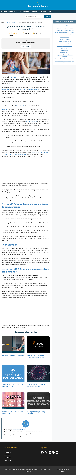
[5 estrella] (16, 33)
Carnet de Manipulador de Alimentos (64, 58)
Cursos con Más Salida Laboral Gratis (64, 30)
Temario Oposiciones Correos (64, 46)
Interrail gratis (64, 50)
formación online (31, 121)
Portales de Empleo (65, 39)
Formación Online (38, 5)
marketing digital (33, 89)
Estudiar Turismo (64, 37)
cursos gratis (20, 105)
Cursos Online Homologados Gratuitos (64, 32)
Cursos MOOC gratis (9, 22)
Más (49, 11)
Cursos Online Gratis (8, 11)
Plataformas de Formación (64, 41)
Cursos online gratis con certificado (65, 34)
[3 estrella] (13, 33)
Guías (44, 11)
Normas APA (64, 48)
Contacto (7, 455)
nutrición (23, 89)
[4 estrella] (15, 33)
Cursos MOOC (25, 11)
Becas (35, 11)
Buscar (47, 17)
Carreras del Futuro (65, 26)
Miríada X (4, 109)
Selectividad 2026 (64, 43)
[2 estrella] (11, 33)
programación (5, 89)
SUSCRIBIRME (25, 46)
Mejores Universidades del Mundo (64, 28)
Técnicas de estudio (64, 52)
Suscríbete (7, 457)
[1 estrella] (10, 33)
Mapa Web (7, 460)
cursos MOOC (15, 77)
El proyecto (7, 452)
